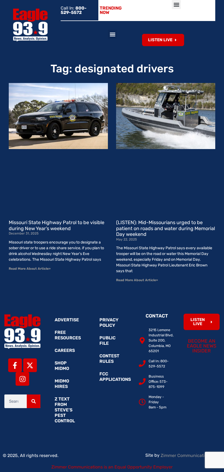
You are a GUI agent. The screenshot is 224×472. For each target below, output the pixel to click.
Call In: (74, 10)
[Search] (33, 401)
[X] (30, 365)
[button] (176, 4)
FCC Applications (114, 376)
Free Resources (68, 335)
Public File (107, 340)
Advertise (67, 319)
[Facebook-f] (15, 365)
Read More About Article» (30, 269)
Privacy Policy (109, 322)
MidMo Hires (62, 383)
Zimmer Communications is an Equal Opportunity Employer (112, 467)
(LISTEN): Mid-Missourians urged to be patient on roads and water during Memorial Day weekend (165, 228)
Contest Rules (109, 358)
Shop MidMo (62, 365)
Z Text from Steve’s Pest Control (65, 409)
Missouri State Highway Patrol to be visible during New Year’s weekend (56, 225)
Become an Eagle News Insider (201, 345)
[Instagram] (22, 379)
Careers (65, 350)
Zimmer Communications (187, 455)
